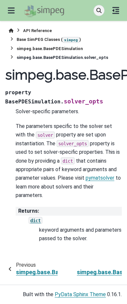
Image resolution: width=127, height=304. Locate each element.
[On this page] (116, 10)
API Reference (37, 30)
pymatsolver (100, 178)
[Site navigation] (11, 10)
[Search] (99, 10)
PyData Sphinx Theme (80, 294)
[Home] (11, 30)
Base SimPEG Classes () (49, 39)
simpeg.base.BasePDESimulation (50, 48)
